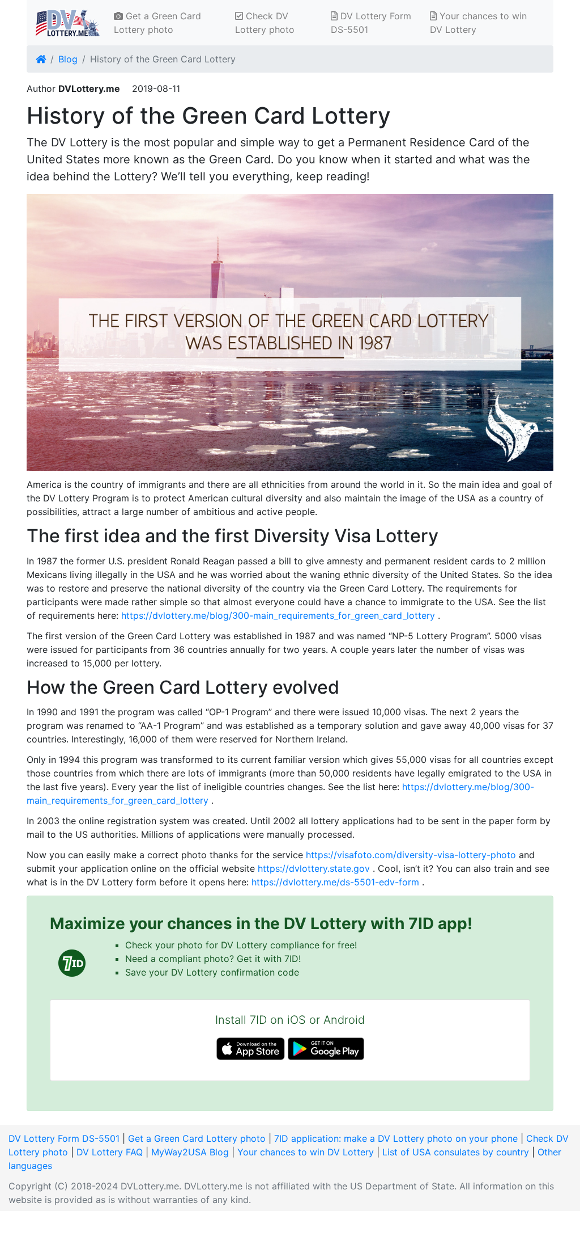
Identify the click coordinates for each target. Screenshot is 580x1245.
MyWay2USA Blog (190, 1152)
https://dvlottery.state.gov (314, 868)
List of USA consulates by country (455, 1152)
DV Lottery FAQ (109, 1152)
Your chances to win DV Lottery (478, 22)
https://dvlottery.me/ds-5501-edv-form (335, 882)
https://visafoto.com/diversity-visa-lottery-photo (411, 854)
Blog (68, 59)
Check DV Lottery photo (265, 22)
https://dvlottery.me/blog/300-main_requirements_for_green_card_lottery (278, 615)
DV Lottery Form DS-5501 (371, 22)
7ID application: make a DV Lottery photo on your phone (396, 1138)
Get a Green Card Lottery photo (157, 22)
